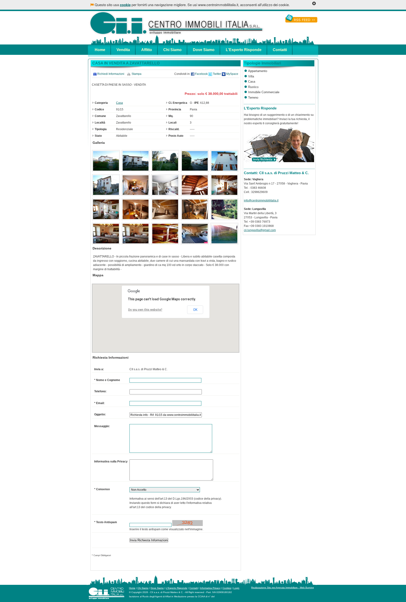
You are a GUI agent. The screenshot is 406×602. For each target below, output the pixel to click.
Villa (251, 76)
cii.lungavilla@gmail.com (260, 230)
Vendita (123, 50)
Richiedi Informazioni (110, 74)
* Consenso (102, 489)
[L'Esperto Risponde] (279, 161)
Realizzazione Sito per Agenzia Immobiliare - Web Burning (282, 587)
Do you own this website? (145, 309)
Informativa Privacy (210, 588)
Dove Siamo (204, 50)
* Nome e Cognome (107, 380)
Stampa (136, 74)
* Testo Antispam (105, 522)
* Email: (99, 403)
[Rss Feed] (301, 20)
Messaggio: (102, 426)
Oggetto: (100, 414)
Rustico (253, 87)
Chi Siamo (172, 50)
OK (195, 310)
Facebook (201, 74)
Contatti (280, 50)
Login (236, 588)
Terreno (253, 97)
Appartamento (257, 71)
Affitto (146, 50)
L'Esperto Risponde (244, 50)
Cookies (227, 588)
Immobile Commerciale (263, 92)
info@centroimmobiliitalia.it (261, 200)
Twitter (216, 74)
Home (100, 50)
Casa (119, 102)
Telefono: (100, 391)
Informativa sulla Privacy (111, 461)
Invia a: (99, 369)
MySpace (232, 74)
